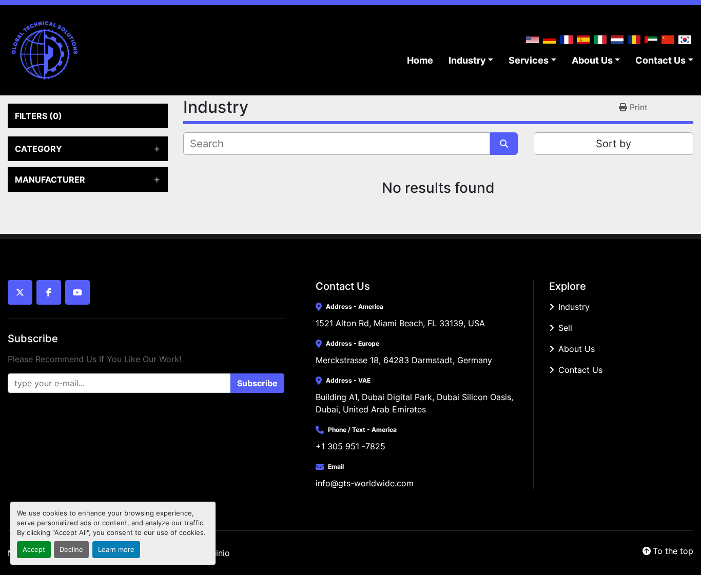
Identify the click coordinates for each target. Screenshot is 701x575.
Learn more (116, 549)
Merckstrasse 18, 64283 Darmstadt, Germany (404, 360)
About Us (592, 60)
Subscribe (257, 383)
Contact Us (660, 60)
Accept (34, 549)
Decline (71, 549)
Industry (467, 60)
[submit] (504, 143)
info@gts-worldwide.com (365, 483)
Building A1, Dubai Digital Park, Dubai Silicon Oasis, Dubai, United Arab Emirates (416, 403)
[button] (471, 60)
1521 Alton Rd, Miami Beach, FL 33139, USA (400, 323)
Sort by (613, 143)
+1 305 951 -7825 (350, 446)
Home (420, 60)
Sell (565, 328)
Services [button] (529, 60)
